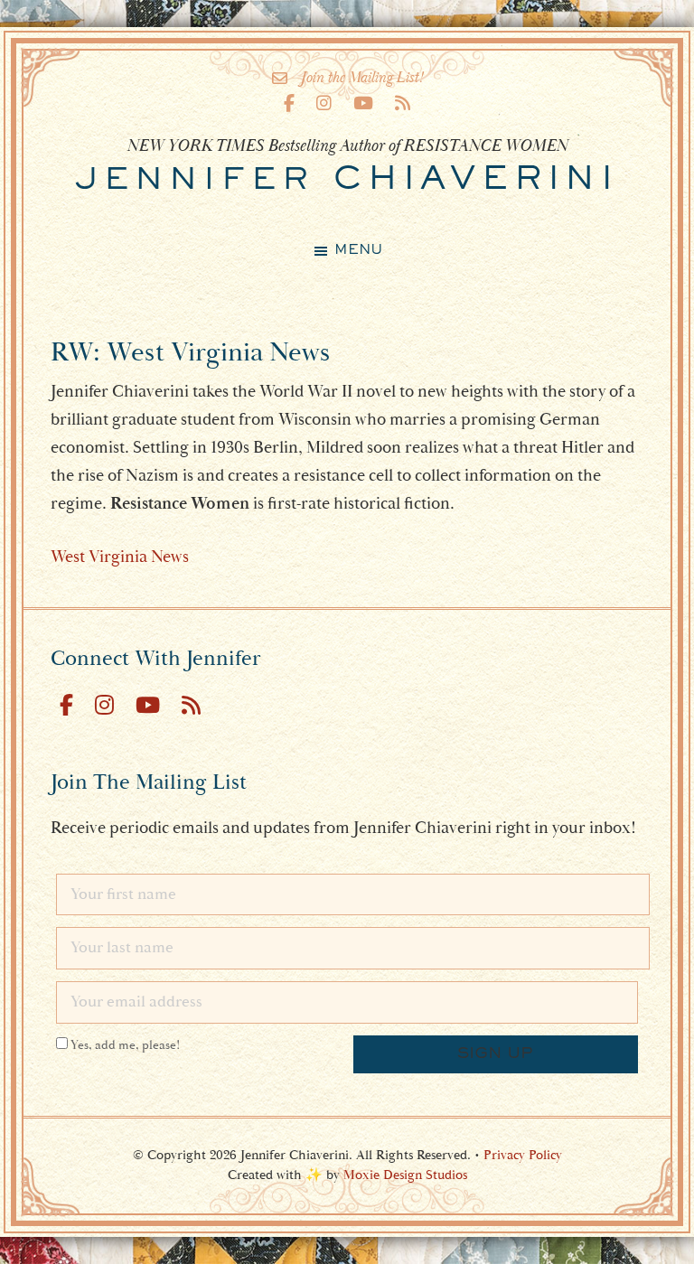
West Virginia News (120, 556)
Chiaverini (347, 180)
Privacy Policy (522, 1155)
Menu (358, 250)
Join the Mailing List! (362, 78)
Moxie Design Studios (405, 1175)
